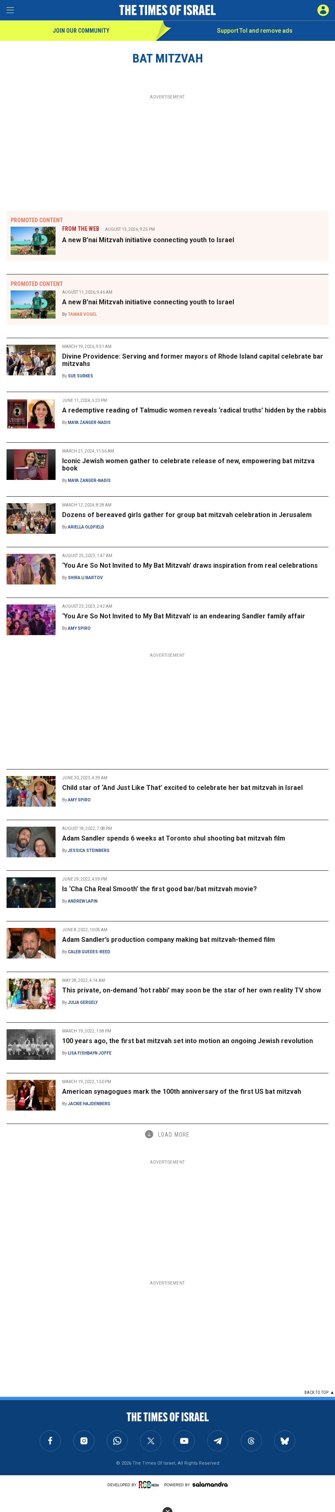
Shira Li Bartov (85, 577)
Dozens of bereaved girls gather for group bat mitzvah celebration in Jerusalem (187, 515)
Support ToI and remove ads (255, 30)
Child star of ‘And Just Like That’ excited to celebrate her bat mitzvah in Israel (182, 788)
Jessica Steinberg (88, 850)
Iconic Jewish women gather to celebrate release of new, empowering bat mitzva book (188, 464)
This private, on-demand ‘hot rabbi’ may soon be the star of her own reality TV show (191, 990)
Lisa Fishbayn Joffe (90, 1053)
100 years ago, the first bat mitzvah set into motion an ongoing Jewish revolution (187, 1041)
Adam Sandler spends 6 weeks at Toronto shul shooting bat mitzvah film (173, 838)
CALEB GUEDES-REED (89, 952)
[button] (323, 10)
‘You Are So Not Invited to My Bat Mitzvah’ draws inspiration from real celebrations (190, 565)
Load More (174, 1134)
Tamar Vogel (82, 314)
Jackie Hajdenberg (89, 1104)
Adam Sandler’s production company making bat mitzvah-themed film (168, 939)
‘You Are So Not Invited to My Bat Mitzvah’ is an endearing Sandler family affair (183, 616)
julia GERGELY (83, 1002)
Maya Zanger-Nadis (89, 422)
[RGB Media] (150, 1484)
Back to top (316, 1392)
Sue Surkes (80, 376)
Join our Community (81, 30)
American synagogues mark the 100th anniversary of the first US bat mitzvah (181, 1091)
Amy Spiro (79, 628)
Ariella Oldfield (86, 527)
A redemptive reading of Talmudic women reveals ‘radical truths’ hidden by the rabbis (194, 410)
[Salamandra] (210, 1484)
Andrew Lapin (83, 901)
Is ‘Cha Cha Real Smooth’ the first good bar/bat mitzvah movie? (159, 889)
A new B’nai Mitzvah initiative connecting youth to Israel (148, 240)
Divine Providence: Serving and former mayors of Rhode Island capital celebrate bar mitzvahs (192, 360)
